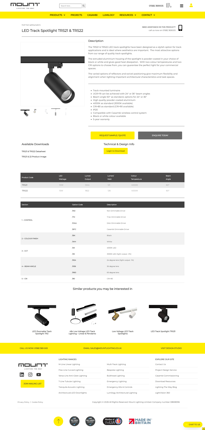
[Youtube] (39, 374)
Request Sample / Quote (112, 135)
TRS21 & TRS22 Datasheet (34, 151)
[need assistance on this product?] (180, 28)
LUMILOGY (108, 15)
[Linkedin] (22, 374)
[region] (102, 182)
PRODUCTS (56, 15)
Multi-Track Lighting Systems (31, 25)
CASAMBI (92, 15)
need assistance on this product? (159, 27)
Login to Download (116, 151)
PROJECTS (76, 15)
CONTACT (147, 15)
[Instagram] (30, 374)
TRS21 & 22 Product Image (34, 157)
